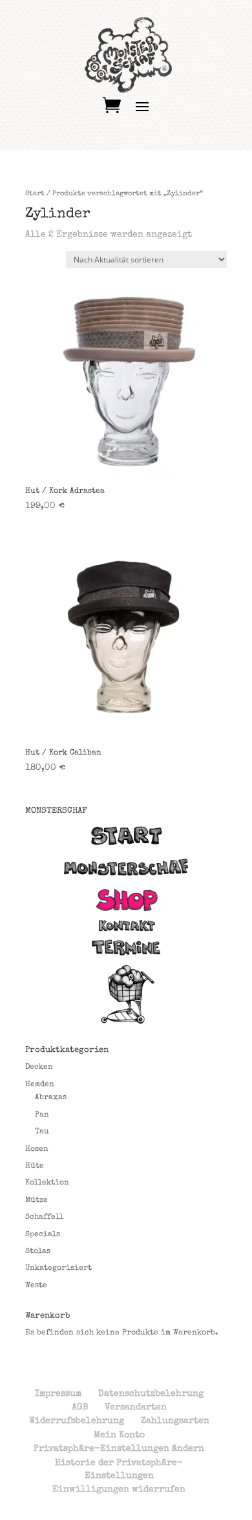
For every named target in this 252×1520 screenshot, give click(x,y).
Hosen (36, 1149)
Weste (36, 1286)
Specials (42, 1235)
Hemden (39, 1085)
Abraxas (51, 1098)
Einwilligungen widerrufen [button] (118, 1489)
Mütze (36, 1200)
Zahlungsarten (175, 1421)
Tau (42, 1132)
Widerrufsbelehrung (76, 1421)
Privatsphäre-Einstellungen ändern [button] (119, 1448)
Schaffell (44, 1217)
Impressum (58, 1393)
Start (35, 193)
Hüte (34, 1166)
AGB (80, 1407)
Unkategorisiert (58, 1268)
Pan (42, 1115)
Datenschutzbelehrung (151, 1393)
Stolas (37, 1252)
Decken (39, 1067)
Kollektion (47, 1183)
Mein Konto (119, 1435)
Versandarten (136, 1407)
